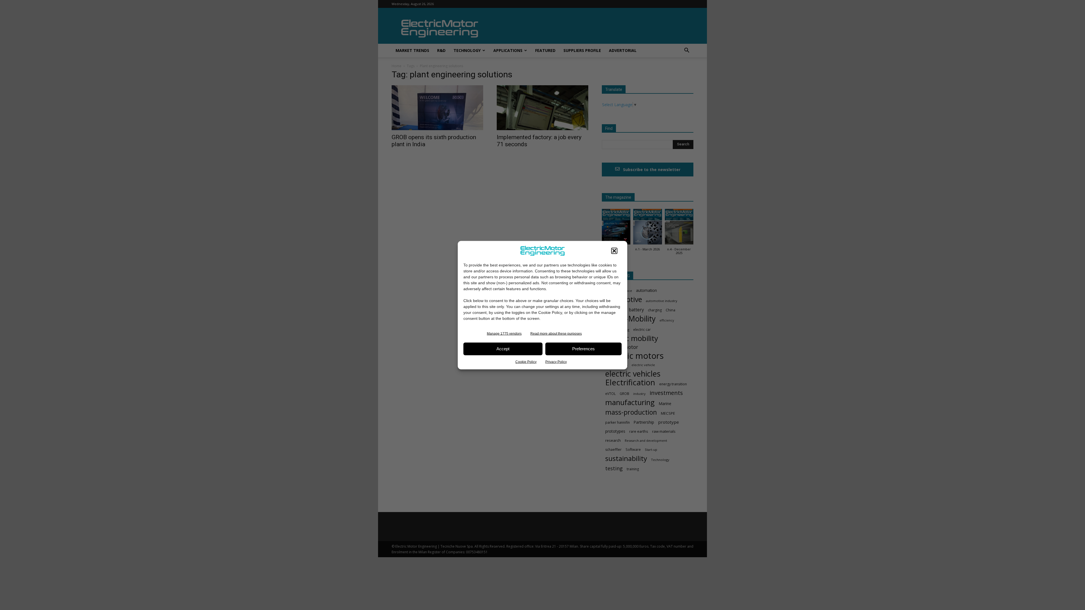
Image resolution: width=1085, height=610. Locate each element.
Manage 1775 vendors (504, 333)
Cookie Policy (526, 362)
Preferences (583, 348)
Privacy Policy (556, 362)
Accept (502, 348)
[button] (614, 250)
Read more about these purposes (556, 333)
